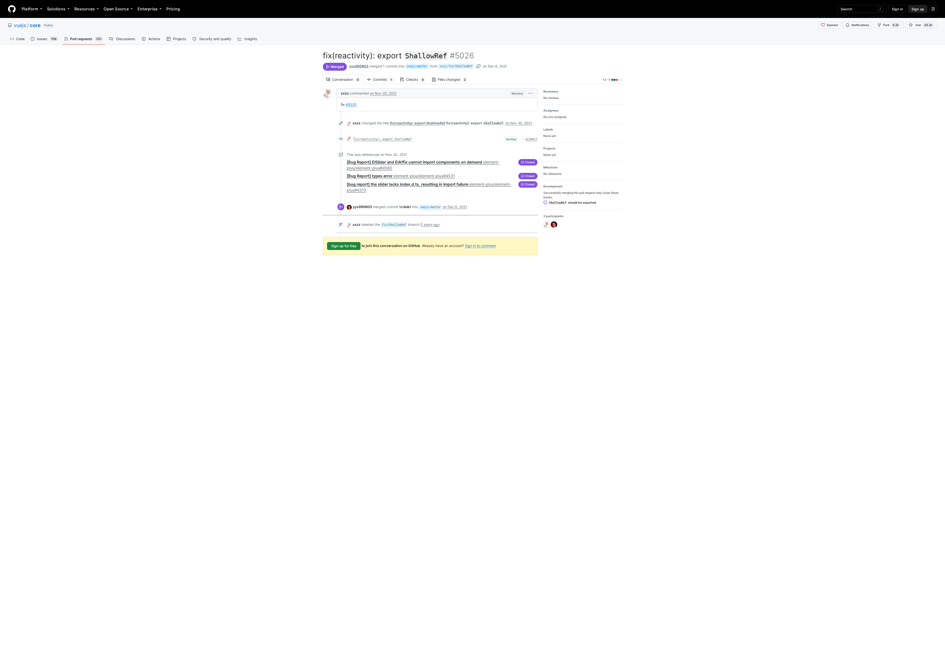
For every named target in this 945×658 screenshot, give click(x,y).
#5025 (351, 104)
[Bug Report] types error (401, 175)
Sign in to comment (480, 246)
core (35, 25)
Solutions (56, 8)
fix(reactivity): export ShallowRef (382, 139)
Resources (84, 8)
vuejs (20, 25)
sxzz (345, 93)
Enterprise (148, 8)
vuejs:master (417, 66)
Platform (30, 8)
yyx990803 (358, 66)
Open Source (116, 8)
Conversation (348, 79)
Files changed (454, 79)
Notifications (860, 25)
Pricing (173, 8)
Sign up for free (343, 246)
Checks (417, 79)
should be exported (572, 202)
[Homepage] (12, 9)
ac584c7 (531, 139)
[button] (530, 93)
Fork (891, 25)
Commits (385, 79)
